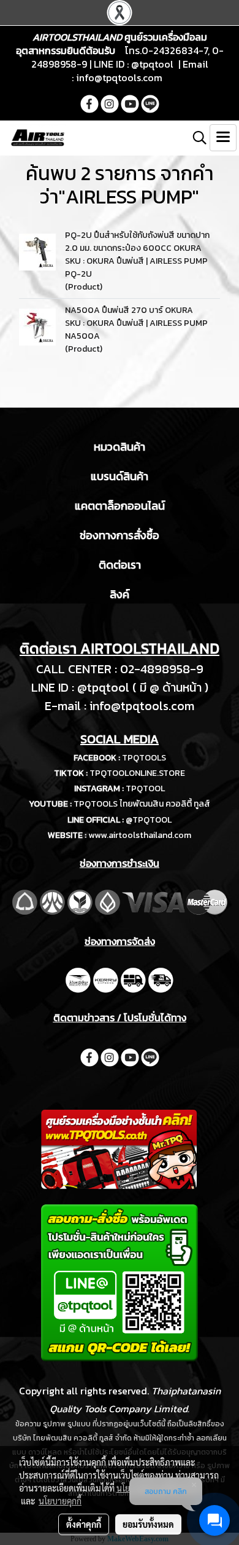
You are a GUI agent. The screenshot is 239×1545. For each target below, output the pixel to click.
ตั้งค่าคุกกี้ (83, 1524)
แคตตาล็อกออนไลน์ (120, 505)
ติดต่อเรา (120, 564)
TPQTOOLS (144, 757)
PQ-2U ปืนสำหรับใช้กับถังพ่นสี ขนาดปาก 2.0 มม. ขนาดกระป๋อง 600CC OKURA (137, 242)
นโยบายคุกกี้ (60, 1500)
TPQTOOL (145, 788)
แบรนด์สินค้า (119, 476)
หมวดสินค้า (119, 446)
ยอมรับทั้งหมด (148, 1524)
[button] (195, 137)
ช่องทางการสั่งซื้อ (119, 535)
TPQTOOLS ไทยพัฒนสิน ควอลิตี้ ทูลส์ (142, 803)
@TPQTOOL (149, 819)
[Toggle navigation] (223, 137)
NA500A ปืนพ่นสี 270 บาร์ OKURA (129, 310)
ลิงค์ (119, 594)
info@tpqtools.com (119, 77)
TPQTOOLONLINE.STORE (137, 773)
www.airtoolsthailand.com (139, 835)
